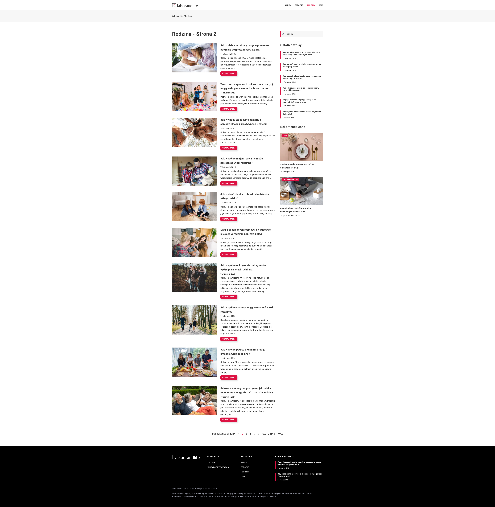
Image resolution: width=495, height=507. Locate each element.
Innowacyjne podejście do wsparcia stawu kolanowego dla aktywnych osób (302, 53)
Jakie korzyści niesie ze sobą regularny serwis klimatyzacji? (301, 89)
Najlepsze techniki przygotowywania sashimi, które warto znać (299, 101)
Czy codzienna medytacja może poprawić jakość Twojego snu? (300, 475)
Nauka (288, 5)
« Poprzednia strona (223, 434)
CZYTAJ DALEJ (229, 73)
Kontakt (211, 462)
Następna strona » (273, 434)
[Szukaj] (283, 34)
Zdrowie (299, 5)
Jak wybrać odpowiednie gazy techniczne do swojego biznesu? (302, 77)
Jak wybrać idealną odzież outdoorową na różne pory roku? (302, 65)
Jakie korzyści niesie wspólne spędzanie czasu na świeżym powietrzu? (299, 463)
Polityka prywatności (218, 467)
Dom (321, 5)
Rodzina (311, 5)
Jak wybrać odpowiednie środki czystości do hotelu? (302, 112)
